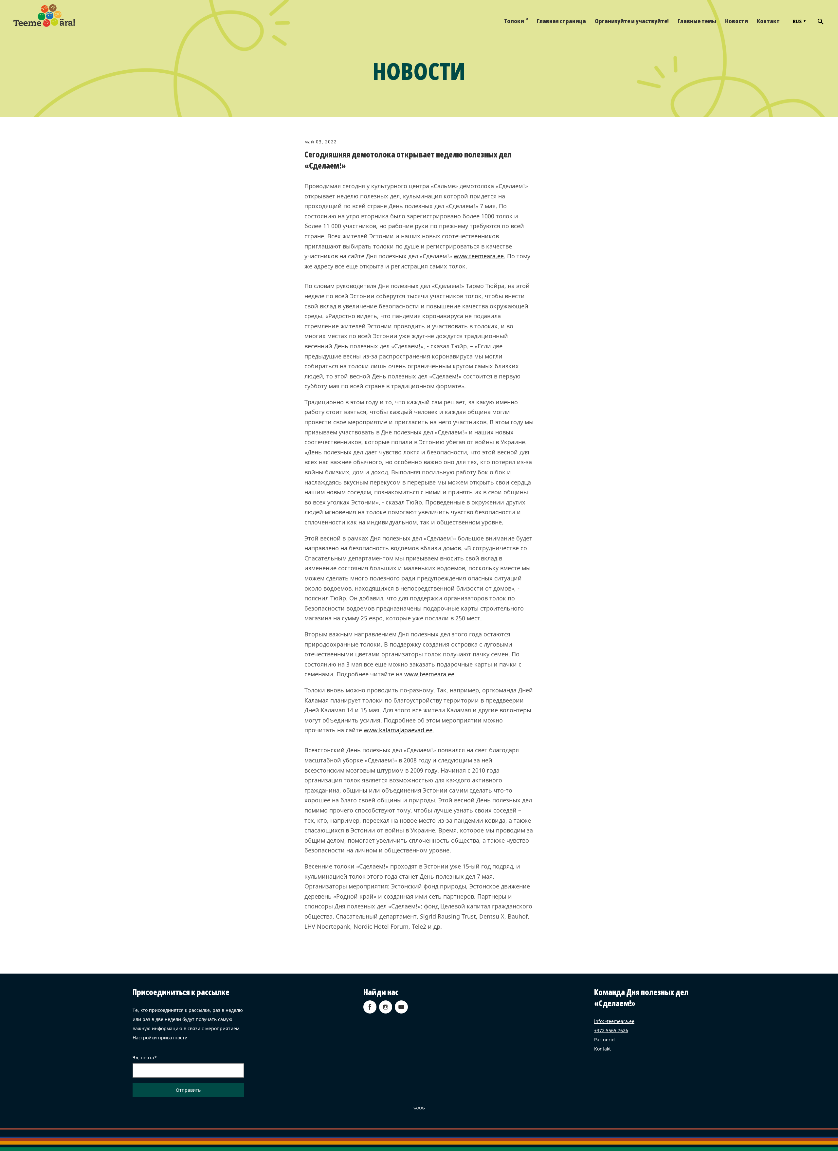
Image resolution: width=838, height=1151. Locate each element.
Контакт (768, 21)
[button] (798, 21)
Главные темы (697, 21)
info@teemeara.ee (614, 1021)
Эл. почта (143, 1057)
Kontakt (602, 1049)
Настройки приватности (160, 1037)
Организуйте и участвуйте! (632, 21)
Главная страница (561, 21)
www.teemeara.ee (479, 256)
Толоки (514, 21)
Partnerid (604, 1039)
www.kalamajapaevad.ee (398, 730)
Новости (736, 21)
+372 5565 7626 (611, 1030)
